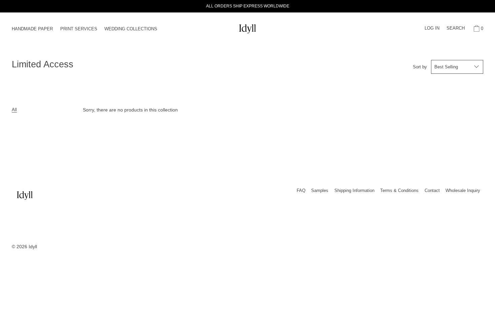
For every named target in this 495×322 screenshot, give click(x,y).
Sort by (420, 66)
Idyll (33, 246)
